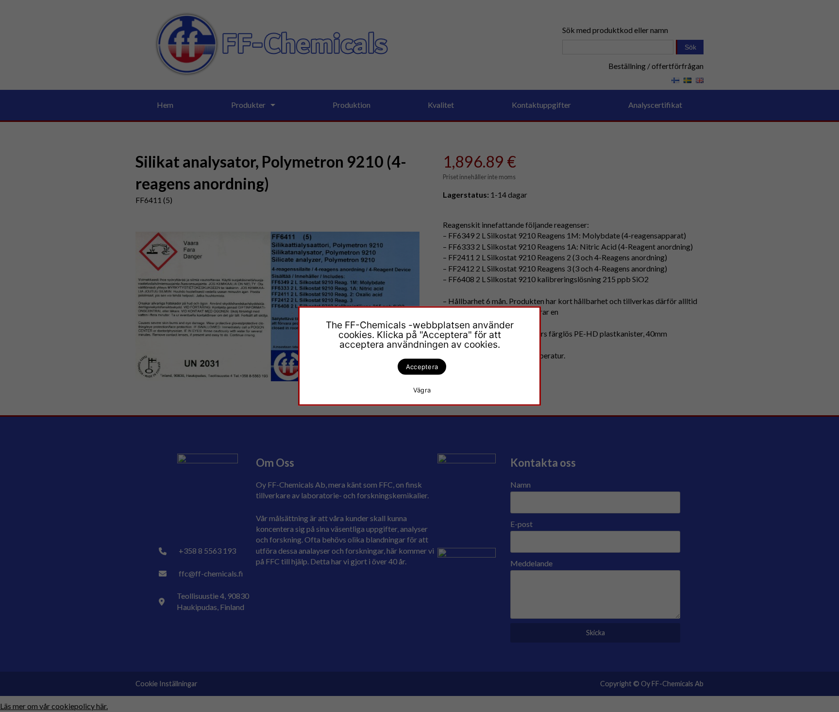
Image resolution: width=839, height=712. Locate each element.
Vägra (422, 389)
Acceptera (422, 367)
